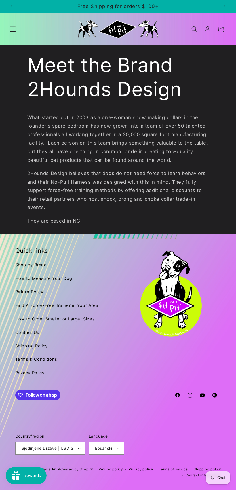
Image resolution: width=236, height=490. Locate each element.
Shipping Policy (31, 346)
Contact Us (27, 332)
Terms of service (173, 469)
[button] (12, 29)
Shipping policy (207, 469)
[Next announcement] (224, 6)
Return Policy (29, 292)
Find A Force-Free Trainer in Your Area (56, 305)
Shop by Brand (31, 264)
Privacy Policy (30, 372)
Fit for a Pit (47, 469)
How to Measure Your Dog (44, 278)
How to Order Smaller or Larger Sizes (55, 319)
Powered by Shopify (75, 469)
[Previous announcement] (11, 6)
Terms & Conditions (36, 359)
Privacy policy (141, 469)
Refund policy (111, 469)
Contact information (203, 475)
